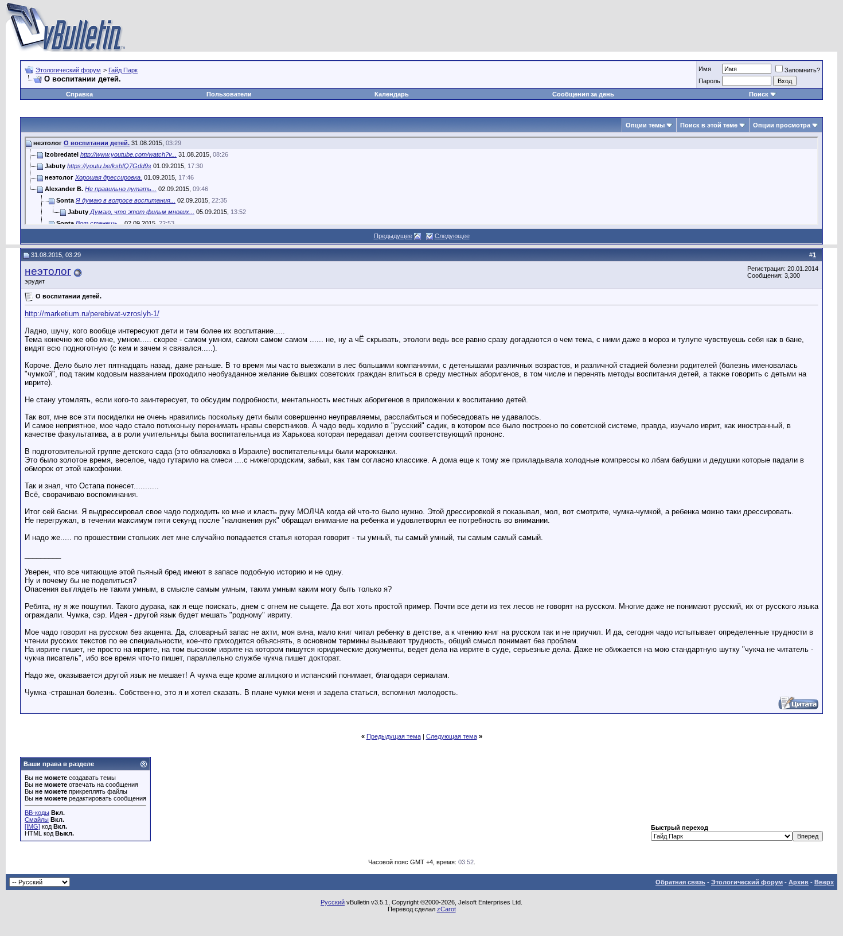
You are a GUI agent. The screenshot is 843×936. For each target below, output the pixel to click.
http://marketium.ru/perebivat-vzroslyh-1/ (92, 313)
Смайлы (37, 819)
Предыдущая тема (393, 736)
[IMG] (32, 826)
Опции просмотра (781, 125)
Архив (799, 882)
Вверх (824, 882)
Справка (79, 94)
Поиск (758, 94)
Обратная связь (680, 882)
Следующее (452, 235)
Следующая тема (451, 736)
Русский (333, 902)
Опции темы (645, 125)
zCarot (446, 909)
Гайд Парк (123, 70)
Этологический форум (68, 70)
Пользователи (229, 94)
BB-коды (37, 812)
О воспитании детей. (97, 142)
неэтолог (48, 271)
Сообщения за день (583, 94)
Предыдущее (393, 235)
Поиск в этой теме (708, 125)
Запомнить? (802, 70)
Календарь (391, 94)
